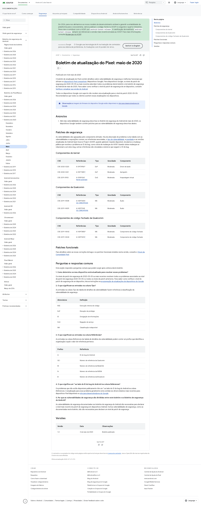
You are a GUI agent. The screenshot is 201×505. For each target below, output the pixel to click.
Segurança (43, 13)
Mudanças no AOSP (73, 34)
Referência (138, 13)
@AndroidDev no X (93, 475)
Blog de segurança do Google (97, 482)
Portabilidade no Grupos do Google (99, 492)
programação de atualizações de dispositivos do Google (122, 281)
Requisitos (34, 475)
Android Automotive (120, 13)
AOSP (57, 55)
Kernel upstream (81, 180)
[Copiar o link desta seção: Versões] (68, 418)
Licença (69, 500)
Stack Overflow (149, 485)
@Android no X (92, 472)
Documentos (23, 2)
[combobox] (155, 2)
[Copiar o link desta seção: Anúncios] (69, 116)
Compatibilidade (79, 13)
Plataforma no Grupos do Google (98, 485)
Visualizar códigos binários (39, 482)
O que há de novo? (9, 13)
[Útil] (140, 55)
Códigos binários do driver (39, 488)
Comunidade (48, 500)
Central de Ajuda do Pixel (152, 475)
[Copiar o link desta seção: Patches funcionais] (80, 247)
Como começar (27, 13)
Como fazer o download (39, 478)
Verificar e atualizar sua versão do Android (72, 89)
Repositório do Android (38, 472)
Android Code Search (43, 2)
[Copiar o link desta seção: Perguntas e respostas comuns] (95, 263)
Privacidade (78, 500)
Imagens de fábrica (37, 485)
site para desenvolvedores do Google (94, 393)
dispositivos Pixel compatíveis (75, 82)
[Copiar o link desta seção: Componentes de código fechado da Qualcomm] (105, 218)
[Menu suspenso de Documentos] (30, 2)
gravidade (130, 139)
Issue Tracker (148, 488)
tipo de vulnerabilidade (115, 139)
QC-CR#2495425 (82, 203)
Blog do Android (92, 478)
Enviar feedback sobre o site (94, 500)
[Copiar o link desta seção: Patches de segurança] (84, 132)
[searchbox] (14, 20)
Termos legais (59, 500)
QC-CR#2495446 (82, 210)
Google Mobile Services (152, 482)
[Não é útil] (143, 55)
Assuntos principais (60, 13)
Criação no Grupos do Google (97, 488)
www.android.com (150, 478)
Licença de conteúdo (114, 453)
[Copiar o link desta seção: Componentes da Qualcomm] (86, 187)
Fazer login (194, 2)
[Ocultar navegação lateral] (25, 501)
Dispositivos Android (99, 13)
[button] (12, 33)
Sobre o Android (36, 500)
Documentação (10, 8)
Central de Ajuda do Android (153, 472)
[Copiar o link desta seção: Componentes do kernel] (82, 153)
